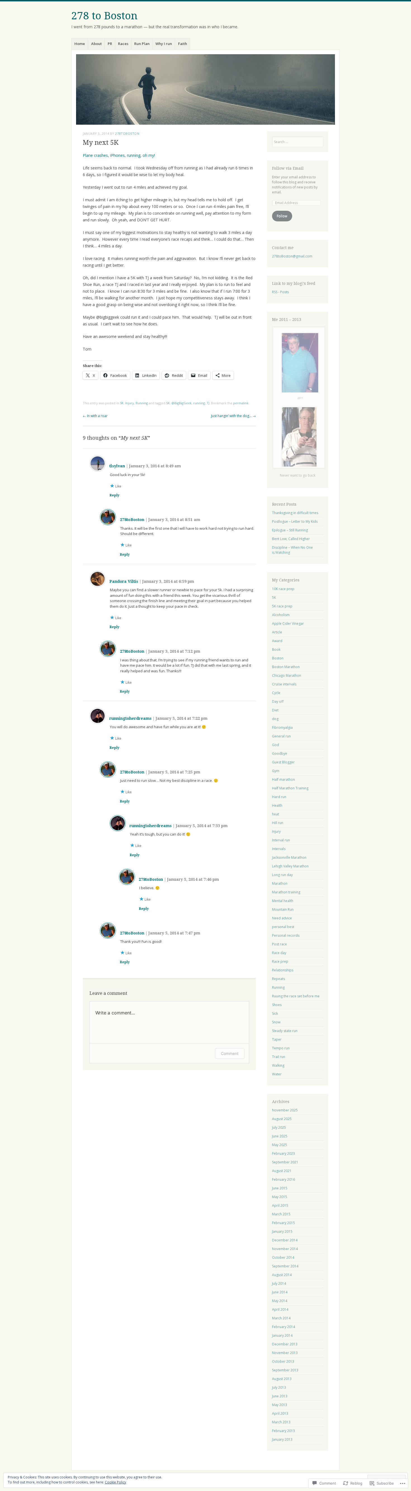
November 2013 (285, 1352)
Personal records (285, 935)
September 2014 (285, 1266)
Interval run (281, 840)
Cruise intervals (284, 684)
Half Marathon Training (290, 788)
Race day (279, 952)
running (199, 403)
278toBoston (127, 133)
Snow (276, 1022)
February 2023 (283, 1153)
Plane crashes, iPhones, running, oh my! (119, 155)
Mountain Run (283, 909)
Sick (275, 1013)
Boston (278, 658)
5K (122, 403)
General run (281, 736)
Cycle (276, 692)
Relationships (282, 970)
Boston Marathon (286, 666)
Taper (277, 1039)
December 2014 (284, 1240)
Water (277, 1074)
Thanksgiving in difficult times (295, 512)
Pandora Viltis (123, 581)
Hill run (277, 822)
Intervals (278, 848)
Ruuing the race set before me (296, 996)
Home (79, 43)
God (275, 744)
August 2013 (282, 1378)
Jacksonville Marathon (289, 857)
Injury (129, 403)
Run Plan (142, 43)
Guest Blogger (283, 762)
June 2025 (279, 1136)
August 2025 (282, 1118)
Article (277, 632)
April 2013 (280, 1413)
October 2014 (283, 1257)
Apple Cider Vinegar (288, 623)
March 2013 (281, 1422)
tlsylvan (117, 466)
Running (142, 403)
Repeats (278, 978)
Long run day (282, 874)
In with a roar (95, 415)
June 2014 (279, 1292)
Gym (275, 770)
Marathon (279, 883)
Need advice (282, 918)
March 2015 (281, 1214)
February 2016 (283, 1179)
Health (277, 805)
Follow (282, 216)
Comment (229, 1053)
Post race (279, 944)
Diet (275, 710)
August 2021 (282, 1170)
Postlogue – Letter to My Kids (295, 521)
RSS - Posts (280, 292)
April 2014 (280, 1309)
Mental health (282, 900)
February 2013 (283, 1430)
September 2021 (285, 1162)
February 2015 (283, 1222)
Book (276, 649)
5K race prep (282, 606)
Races (123, 43)
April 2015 (280, 1205)
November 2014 (285, 1248)
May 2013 (279, 1404)
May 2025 (279, 1144)
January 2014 (282, 1335)
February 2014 (283, 1326)
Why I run (163, 43)
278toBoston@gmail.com (292, 256)
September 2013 (285, 1370)
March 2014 (281, 1318)
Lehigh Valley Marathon (290, 866)
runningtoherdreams (130, 718)
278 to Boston (104, 16)
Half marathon (283, 779)
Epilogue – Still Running (290, 530)
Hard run (279, 796)
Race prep (280, 961)
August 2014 (282, 1274)
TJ (208, 403)
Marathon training (286, 892)
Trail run (278, 1056)
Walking (278, 1065)
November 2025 (285, 1110)
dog (275, 718)
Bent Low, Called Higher (291, 538)
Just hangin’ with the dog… (233, 415)
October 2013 (283, 1361)
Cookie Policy (115, 1482)
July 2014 (279, 1283)
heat (275, 814)
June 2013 (279, 1396)
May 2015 (279, 1196)
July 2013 (279, 1387)
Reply (114, 495)
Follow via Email (288, 168)
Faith (182, 43)
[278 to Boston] (205, 89)
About (96, 43)
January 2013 (282, 1439)
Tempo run (281, 1048)
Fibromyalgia (282, 727)
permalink (241, 403)
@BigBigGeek (181, 403)
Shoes (277, 1004)
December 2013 (284, 1344)
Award (277, 640)
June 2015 (279, 1188)
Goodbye (279, 753)
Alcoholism (281, 614)
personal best (283, 926)
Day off (278, 701)
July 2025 (279, 1127)
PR (110, 43)
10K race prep (283, 588)
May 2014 (279, 1300)
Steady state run (284, 1030)
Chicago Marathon (286, 675)
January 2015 (282, 1231)
